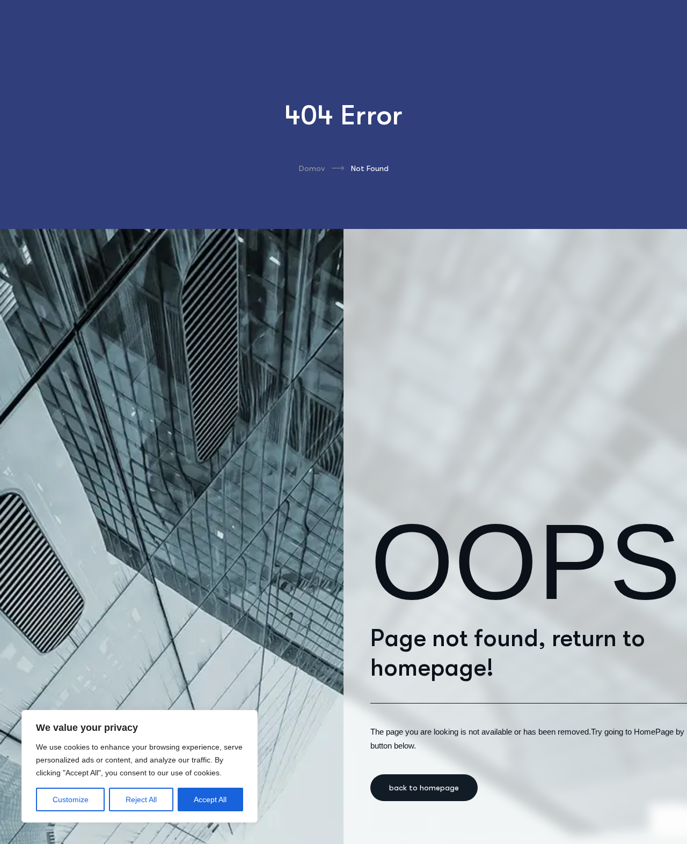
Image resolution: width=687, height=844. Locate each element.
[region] (139, 766)
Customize (71, 799)
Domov (312, 168)
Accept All (210, 799)
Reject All (141, 799)
